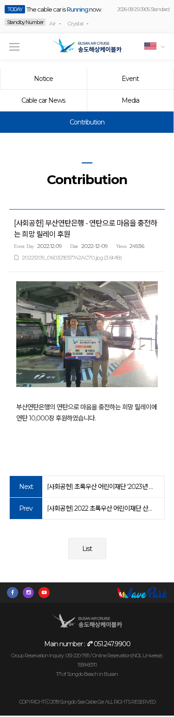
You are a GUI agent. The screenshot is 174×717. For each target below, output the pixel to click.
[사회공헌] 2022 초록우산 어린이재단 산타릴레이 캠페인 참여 (101, 508)
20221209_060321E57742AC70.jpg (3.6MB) (72, 257)
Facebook (15, 592)
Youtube (46, 592)
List (87, 548)
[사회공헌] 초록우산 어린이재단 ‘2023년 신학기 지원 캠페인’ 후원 (101, 486)
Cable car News (43, 100)
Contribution (87, 122)
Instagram (31, 592)
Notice (43, 78)
